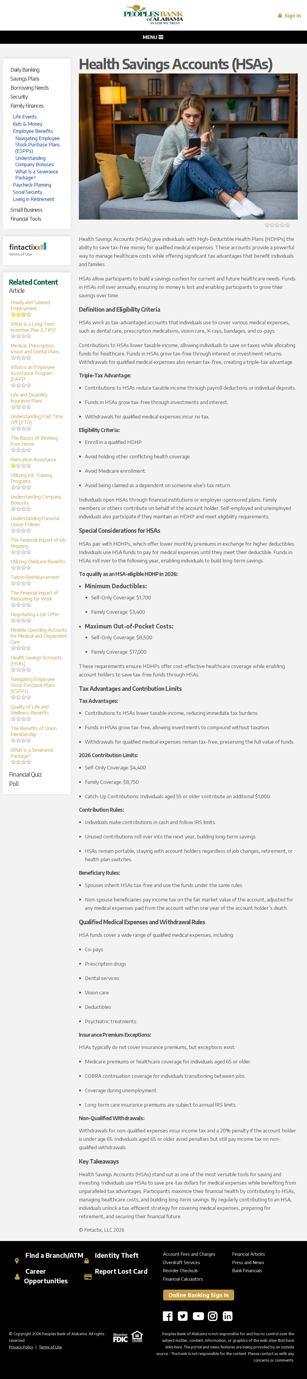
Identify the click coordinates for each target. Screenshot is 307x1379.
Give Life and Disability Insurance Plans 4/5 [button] (23, 406)
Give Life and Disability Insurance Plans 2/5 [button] (13, 406)
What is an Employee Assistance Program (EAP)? (32, 373)
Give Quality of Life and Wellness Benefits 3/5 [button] (18, 718)
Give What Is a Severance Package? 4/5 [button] (23, 762)
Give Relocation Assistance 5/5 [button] (28, 465)
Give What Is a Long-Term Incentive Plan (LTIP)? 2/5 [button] (13, 336)
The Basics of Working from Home (34, 441)
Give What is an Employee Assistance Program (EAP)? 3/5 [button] (18, 385)
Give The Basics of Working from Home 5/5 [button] (28, 450)
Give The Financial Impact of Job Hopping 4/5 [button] (23, 552)
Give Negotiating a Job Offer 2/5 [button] (13, 620)
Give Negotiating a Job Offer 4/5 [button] (23, 620)
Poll (13, 783)
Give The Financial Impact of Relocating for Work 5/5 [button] (28, 604)
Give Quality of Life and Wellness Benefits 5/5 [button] (28, 718)
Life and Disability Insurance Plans (28, 398)
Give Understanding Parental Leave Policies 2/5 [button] (13, 530)
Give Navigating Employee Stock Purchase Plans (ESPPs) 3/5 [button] (18, 697)
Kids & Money (27, 124)
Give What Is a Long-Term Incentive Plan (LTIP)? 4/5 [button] (23, 336)
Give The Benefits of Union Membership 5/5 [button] (28, 740)
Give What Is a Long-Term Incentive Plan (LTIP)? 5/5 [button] (28, 336)
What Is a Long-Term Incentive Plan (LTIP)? (33, 327)
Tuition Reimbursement (34, 577)
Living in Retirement (33, 199)
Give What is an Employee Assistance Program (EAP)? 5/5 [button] (28, 385)
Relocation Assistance (33, 460)
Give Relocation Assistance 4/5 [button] (23, 465)
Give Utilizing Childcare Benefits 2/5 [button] (13, 567)
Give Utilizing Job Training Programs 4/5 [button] (23, 487)
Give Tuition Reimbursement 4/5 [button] (23, 583)
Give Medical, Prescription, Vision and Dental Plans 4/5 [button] (23, 357)
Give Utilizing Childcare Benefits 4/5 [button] (23, 567)
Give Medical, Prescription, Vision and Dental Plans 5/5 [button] (28, 357)
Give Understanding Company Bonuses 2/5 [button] (13, 508)
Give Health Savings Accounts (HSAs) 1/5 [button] (267, 225)
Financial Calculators (183, 1279)
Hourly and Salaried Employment (30, 305)
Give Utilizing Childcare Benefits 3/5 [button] (18, 567)
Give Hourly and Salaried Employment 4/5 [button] (23, 314)
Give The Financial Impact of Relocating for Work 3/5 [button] (18, 604)
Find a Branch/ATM (53, 1255)
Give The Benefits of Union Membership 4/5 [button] (23, 740)
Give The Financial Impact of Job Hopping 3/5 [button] (18, 552)
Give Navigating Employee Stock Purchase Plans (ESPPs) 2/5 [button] (13, 697)
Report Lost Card (121, 1271)
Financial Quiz (25, 774)
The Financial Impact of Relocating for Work (34, 596)
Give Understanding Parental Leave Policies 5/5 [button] (28, 530)
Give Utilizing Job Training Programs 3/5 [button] (18, 487)
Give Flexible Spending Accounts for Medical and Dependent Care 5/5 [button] (28, 648)
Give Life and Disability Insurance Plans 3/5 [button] (18, 406)
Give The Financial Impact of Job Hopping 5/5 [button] (28, 552)
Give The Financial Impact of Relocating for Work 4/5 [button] (23, 604)
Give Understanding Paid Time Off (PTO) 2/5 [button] (13, 428)
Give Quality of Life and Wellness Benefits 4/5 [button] (23, 718)
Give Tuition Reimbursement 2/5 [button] (13, 583)
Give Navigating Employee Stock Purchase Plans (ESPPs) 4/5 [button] (23, 697)
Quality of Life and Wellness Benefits (29, 710)
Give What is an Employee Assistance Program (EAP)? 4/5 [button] (23, 385)
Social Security (27, 192)
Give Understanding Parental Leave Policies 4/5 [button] (23, 530)
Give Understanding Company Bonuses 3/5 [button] (18, 508)
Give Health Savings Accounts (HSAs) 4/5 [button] (23, 669)
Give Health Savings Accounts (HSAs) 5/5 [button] (28, 669)
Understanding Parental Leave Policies (34, 521)
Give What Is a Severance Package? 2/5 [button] (13, 762)
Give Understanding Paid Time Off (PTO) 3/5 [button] (18, 428)
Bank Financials (247, 1270)
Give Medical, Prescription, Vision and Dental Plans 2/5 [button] (13, 357)
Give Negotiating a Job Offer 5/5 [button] (28, 620)
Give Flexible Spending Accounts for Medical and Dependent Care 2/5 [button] (13, 648)
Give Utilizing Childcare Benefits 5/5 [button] (28, 567)
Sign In (292, 16)
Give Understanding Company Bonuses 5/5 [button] (28, 508)
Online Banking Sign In (198, 1294)
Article (16, 290)
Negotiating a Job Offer (34, 614)
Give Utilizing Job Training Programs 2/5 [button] (13, 487)
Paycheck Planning (32, 185)
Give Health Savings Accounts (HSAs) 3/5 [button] (18, 669)
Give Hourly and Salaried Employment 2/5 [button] (13, 314)
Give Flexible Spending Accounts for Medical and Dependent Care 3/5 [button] (18, 648)
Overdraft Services (181, 1262)
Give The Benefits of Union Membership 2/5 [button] (13, 740)
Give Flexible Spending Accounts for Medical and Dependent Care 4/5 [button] (23, 648)
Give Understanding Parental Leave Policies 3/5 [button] (18, 530)
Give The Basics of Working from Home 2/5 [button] (13, 450)
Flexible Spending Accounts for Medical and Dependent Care (38, 636)
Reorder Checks (178, 1270)
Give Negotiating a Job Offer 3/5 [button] (18, 620)
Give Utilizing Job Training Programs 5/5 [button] (28, 487)
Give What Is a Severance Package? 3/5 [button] (18, 762)
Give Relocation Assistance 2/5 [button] (13, 465)
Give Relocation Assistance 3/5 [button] (18, 465)
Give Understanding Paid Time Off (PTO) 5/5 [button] (28, 428)
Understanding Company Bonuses (34, 161)
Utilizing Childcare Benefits (37, 562)
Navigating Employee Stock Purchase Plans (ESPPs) (37, 144)
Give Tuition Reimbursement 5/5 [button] (28, 583)
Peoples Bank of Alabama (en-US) (153, 15)
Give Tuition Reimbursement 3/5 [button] (18, 583)
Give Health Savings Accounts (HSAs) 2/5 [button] (13, 669)
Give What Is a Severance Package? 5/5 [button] (28, 762)
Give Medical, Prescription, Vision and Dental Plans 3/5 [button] (18, 357)
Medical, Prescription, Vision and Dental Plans (34, 349)
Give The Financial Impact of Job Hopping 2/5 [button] (13, 552)
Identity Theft (116, 1255)
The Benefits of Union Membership (33, 731)
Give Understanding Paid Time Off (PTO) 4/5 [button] (23, 428)
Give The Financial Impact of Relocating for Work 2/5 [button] (13, 604)
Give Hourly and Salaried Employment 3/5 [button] (18, 314)
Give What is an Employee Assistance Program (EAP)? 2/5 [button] (13, 385)
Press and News (248, 1262)
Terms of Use (20, 254)
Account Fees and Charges (189, 1254)
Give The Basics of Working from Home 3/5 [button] (18, 450)
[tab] (38, 69)
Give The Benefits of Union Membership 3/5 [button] (18, 740)
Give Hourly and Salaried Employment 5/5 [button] (28, 314)
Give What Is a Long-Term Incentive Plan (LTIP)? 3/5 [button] (18, 336)
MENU (151, 37)
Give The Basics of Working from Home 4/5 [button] (23, 450)
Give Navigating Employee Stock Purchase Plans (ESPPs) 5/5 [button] (28, 697)
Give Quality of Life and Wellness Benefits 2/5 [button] (13, 718)
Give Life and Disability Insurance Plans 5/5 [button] (28, 406)
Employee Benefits (33, 131)
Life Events (25, 117)
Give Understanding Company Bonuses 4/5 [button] (23, 508)
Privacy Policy (21, 1347)
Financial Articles (248, 1254)
